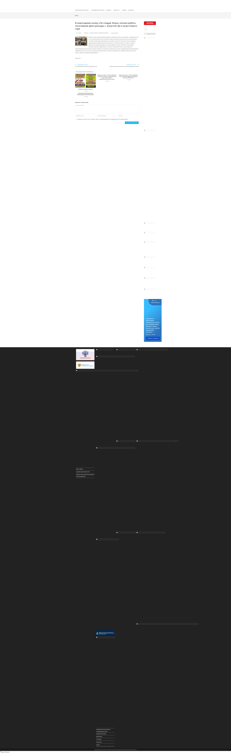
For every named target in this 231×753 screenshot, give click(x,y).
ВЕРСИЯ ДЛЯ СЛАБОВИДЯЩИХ (150, 23)
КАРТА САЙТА (79, 469)
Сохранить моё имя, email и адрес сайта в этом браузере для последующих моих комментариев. (102, 119)
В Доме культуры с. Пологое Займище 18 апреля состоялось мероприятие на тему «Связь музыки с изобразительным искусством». (107, 77)
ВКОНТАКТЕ (99, 736)
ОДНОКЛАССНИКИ (101, 734)
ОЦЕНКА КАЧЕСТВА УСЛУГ (83, 472)
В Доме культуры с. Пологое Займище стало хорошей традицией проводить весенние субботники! (128, 76)
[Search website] (154, 10)
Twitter (98, 745)
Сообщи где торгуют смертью (85, 89)
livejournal (99, 742)
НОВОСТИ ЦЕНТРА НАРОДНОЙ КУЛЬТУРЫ (99, 33)
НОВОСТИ (86, 33)
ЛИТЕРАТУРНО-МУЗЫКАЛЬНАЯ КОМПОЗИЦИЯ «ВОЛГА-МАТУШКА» (85, 94)
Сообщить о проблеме (152, 338)
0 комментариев (114, 33)
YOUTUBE (98, 739)
